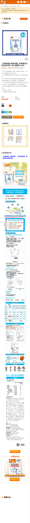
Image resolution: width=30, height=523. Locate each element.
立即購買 (19, 117)
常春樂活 (13, 8)
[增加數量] (3, 106)
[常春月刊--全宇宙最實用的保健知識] (4, 2)
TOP (28, 516)
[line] (8, 112)
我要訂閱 (15, 479)
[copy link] (10, 112)
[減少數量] (10, 106)
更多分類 (23, 18)
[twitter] (5, 112)
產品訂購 (8, 8)
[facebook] (3, 112)
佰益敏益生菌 (6, 6)
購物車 (21, 2)
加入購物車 (8, 117)
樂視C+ (19, 6)
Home (3, 8)
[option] (15, 42)
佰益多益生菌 (13, 6)
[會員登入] (18, 2)
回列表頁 (15, 451)
